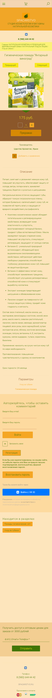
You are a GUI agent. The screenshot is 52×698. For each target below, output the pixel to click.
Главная (5, 44)
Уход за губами (7, 48)
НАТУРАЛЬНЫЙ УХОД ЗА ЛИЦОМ (34, 46)
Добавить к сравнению (29, 156)
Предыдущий (10, 65)
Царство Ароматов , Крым (26, 149)
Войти (17, 434)
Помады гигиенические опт (17, 524)
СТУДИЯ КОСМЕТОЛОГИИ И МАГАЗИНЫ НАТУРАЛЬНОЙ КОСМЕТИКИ (26, 25)
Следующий (42, 65)
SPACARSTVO (26, 20)
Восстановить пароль (18, 474)
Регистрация (12, 452)
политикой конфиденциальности (16, 505)
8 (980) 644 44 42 (26, 39)
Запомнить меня (16, 443)
